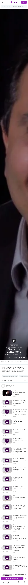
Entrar (23, 2)
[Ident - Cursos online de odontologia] (14, 2)
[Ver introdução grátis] (14, 341)
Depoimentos (18, 361)
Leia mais (4, 373)
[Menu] (2, 2)
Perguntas (10, 361)
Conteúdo (3, 361)
